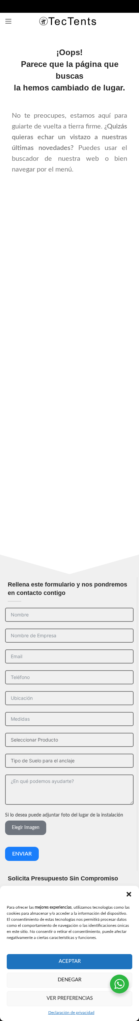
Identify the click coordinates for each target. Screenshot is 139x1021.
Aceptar (70, 961)
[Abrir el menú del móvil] (8, 21)
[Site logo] (69, 21)
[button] (129, 894)
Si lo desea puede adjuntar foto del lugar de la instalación (64, 815)
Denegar (69, 979)
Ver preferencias (70, 998)
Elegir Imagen (25, 827)
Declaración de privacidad (71, 1013)
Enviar (22, 854)
